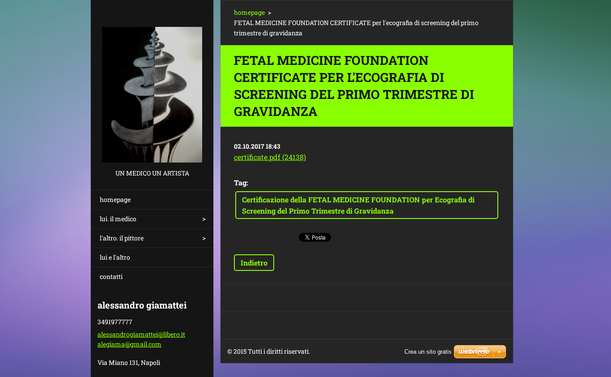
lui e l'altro (115, 257)
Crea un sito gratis (428, 351)
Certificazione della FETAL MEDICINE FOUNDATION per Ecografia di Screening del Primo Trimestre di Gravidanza (358, 205)
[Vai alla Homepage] (152, 83)
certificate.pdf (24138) (270, 157)
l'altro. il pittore (122, 238)
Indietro (254, 262)
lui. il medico (118, 218)
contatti (111, 276)
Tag (240, 182)
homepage (115, 199)
